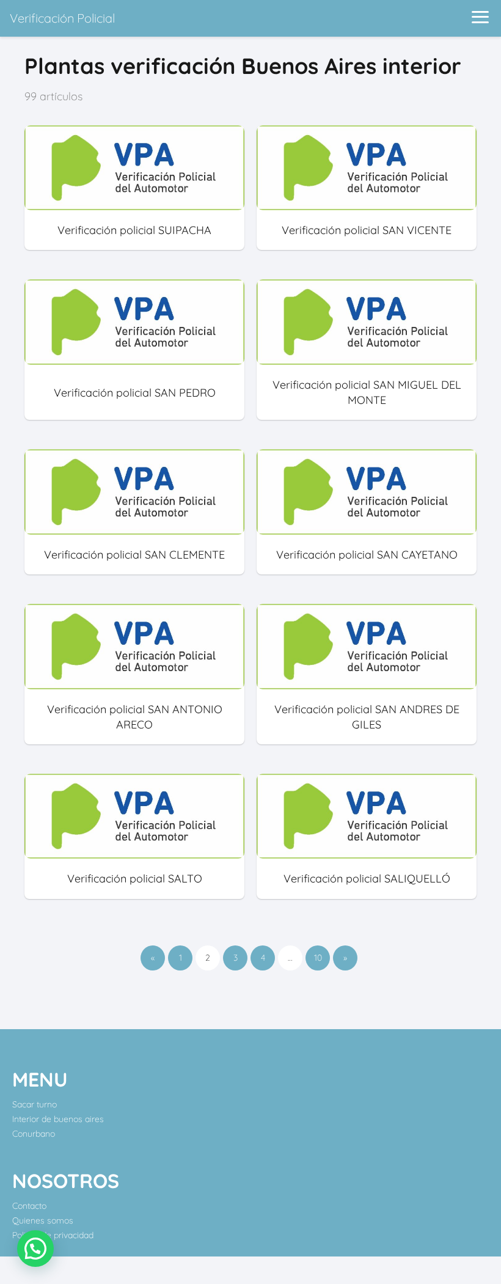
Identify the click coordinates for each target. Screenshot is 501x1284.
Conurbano (33, 1133)
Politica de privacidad (52, 1235)
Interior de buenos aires (58, 1118)
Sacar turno (34, 1104)
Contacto (29, 1205)
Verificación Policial (62, 18)
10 (318, 957)
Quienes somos (42, 1220)
